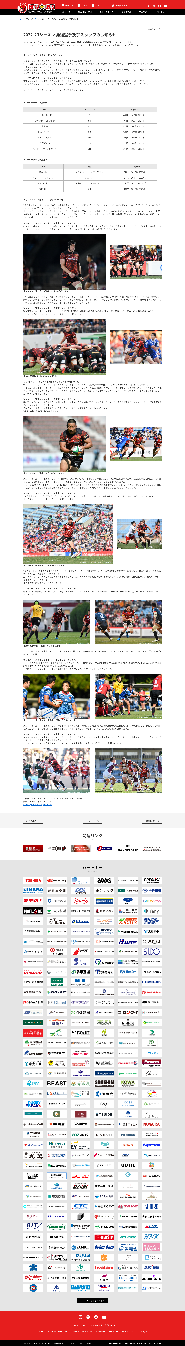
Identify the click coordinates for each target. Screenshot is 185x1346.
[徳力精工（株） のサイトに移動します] (80, 1070)
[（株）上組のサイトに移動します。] (33, 1142)
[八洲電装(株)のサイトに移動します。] (33, 1275)
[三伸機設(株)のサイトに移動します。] (128, 1183)
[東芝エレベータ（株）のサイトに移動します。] (80, 908)
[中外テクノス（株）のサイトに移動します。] (57, 898)
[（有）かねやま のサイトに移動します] (80, 1060)
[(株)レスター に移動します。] (128, 969)
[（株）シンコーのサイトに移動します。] (128, 959)
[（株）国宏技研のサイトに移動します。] (104, 929)
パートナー (162, 11)
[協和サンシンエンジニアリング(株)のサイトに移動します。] (80, 1234)
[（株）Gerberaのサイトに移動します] (80, 1101)
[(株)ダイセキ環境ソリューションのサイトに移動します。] (57, 1224)
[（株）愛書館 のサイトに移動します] (33, 1030)
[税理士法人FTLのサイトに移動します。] (104, 1163)
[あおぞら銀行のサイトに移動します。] (104, 1204)
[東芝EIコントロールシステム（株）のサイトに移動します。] (152, 959)
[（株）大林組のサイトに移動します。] (57, 908)
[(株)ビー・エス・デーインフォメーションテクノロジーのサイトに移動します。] (33, 1224)
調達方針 (90, 1343)
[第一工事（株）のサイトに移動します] (152, 1000)
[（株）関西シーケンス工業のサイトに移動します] (128, 1000)
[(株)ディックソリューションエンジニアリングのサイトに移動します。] (152, 1265)
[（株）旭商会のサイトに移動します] (104, 1091)
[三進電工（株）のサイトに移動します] (33, 1010)
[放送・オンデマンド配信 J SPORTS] (104, 846)
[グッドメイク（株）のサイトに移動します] (33, 1101)
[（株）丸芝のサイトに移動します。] (33, 1152)
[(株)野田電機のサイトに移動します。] (57, 1183)
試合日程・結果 (85, 11)
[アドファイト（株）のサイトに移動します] (104, 1101)
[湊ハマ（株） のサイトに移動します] (33, 1070)
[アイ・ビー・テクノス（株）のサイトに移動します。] (80, 959)
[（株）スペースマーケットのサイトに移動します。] (57, 989)
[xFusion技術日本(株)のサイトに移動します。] (152, 1173)
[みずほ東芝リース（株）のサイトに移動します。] (152, 969)
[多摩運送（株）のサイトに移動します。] (80, 969)
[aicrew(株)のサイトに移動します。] (57, 1285)
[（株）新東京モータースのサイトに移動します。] (80, 929)
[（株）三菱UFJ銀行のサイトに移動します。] (57, 949)
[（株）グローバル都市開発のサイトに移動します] (128, 1091)
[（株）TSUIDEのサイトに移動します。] (104, 1111)
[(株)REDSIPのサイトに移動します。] (104, 1234)
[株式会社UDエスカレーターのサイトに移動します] (57, 1091)
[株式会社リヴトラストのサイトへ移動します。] (152, 1101)
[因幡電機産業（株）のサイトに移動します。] (33, 888)
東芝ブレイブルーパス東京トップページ (36, 1343)
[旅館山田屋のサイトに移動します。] (80, 1111)
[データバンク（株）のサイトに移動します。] (57, 1132)
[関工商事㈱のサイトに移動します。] (152, 1214)
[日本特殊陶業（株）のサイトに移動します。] (57, 1142)
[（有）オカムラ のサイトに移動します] (80, 1050)
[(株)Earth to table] (152, 1193)
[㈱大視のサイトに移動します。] (33, 1265)
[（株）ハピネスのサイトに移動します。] (152, 939)
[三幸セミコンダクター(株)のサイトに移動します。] (80, 1244)
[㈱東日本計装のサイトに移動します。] (152, 1234)
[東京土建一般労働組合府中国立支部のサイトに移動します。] (104, 1121)
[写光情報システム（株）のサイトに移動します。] (104, 989)
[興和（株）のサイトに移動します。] (80, 898)
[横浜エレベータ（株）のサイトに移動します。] (57, 939)
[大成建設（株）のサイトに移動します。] (33, 1132)
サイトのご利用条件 (76, 1343)
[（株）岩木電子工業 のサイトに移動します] (80, 1030)
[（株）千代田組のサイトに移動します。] (152, 888)
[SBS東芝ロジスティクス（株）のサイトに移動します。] (33, 959)
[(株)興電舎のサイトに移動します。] (128, 1244)
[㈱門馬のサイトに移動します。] (152, 1244)
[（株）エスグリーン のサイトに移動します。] (152, 1020)
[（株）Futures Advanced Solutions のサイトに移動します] (152, 1060)
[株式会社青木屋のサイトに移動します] (80, 1081)
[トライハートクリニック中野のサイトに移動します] (80, 1091)
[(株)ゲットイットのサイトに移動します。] (128, 1173)
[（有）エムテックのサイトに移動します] (57, 1101)
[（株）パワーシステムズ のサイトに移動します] (80, 1040)
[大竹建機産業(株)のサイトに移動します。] (128, 1204)
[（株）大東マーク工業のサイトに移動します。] (80, 979)
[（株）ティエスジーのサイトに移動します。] (80, 939)
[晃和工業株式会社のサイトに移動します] (128, 1081)
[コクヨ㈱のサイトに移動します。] (57, 1234)
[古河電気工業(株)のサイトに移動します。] (128, 1275)
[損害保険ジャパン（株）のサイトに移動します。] (104, 908)
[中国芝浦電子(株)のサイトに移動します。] (128, 1193)
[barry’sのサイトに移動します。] (128, 989)
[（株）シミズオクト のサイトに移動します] (57, 1050)
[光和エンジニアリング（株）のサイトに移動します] (57, 1010)
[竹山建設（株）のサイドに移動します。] (33, 1121)
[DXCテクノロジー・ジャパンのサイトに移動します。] (104, 918)
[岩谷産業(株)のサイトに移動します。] (104, 1265)
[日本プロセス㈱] (104, 1214)
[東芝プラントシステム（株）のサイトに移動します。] (80, 989)
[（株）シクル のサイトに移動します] (57, 1030)
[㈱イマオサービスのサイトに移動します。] (80, 1214)
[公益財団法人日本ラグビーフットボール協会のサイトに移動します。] (33, 846)
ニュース (66, 11)
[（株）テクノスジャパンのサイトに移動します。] (33, 1214)
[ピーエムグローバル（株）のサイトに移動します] (57, 1000)
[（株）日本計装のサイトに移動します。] (33, 1000)
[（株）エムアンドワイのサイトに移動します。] (128, 1152)
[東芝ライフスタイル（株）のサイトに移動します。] (152, 1132)
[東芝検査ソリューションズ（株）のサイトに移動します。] (128, 979)
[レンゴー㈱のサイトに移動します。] (152, 1224)
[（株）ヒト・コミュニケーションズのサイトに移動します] (33, 918)
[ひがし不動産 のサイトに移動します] (152, 1050)
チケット (69, 5)
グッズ (84, 5)
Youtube (165, 6)
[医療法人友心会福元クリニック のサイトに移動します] (128, 1050)
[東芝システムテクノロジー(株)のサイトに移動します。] (57, 1173)
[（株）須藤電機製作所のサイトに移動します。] (152, 949)
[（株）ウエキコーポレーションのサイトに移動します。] (57, 969)
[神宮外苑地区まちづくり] (152, 846)
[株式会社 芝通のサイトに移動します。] (104, 1183)
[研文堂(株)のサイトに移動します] (33, 1020)
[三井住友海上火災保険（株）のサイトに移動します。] (128, 888)
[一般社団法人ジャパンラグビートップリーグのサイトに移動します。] (57, 846)
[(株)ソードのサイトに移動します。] (80, 1173)
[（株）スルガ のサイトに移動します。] (104, 1020)
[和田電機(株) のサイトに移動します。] (57, 1193)
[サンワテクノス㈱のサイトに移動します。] (128, 1214)
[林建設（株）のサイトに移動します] (80, 1000)
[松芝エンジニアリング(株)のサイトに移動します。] (33, 1204)
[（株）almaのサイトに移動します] (57, 1111)
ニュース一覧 (93, 820)
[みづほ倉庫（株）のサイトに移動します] (128, 1070)
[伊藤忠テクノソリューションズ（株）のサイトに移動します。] (80, 1204)
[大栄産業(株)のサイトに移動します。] (80, 1183)
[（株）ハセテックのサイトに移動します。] (128, 939)
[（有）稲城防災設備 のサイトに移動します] (128, 1030)
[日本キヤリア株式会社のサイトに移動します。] (128, 898)
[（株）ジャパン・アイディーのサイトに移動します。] (104, 1010)
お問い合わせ (127, 1331)
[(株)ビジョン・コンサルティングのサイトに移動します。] (152, 1255)
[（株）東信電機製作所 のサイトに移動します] (128, 1040)
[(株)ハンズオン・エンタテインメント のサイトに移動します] (152, 1030)
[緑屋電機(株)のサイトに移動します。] (80, 1265)
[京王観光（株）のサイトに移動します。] (128, 918)
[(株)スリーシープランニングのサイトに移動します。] (80, 1152)
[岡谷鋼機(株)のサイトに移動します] (80, 1010)
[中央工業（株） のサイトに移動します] (33, 1060)
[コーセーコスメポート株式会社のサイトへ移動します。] (128, 1101)
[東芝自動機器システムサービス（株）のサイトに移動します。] (104, 979)
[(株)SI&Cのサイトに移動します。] (104, 1275)
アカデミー (144, 11)
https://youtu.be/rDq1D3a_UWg (38, 804)
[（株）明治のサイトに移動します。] (104, 878)
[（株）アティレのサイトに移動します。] (152, 1111)
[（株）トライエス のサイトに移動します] (128, 1121)
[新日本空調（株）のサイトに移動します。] (57, 888)
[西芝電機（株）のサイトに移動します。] (33, 989)
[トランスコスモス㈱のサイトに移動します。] (57, 1255)
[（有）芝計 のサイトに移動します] (104, 1040)
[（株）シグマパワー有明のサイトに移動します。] (128, 949)
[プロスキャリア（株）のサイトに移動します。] (57, 979)
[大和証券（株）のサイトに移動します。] (128, 1142)
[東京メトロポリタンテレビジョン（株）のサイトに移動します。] (152, 898)
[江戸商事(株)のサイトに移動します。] (33, 1234)
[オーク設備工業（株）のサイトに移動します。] (57, 929)
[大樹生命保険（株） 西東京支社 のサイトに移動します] (33, 1040)
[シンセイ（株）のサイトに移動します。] (57, 1163)
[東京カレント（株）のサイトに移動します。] (57, 959)
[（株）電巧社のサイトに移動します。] (33, 969)
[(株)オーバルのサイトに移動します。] (128, 1163)
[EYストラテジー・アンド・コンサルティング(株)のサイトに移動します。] (80, 1142)
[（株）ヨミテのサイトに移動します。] (80, 1121)
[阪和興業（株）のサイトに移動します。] (104, 1224)
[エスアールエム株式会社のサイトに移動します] (33, 1081)
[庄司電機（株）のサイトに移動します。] (104, 939)
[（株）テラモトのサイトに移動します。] (104, 969)
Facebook (159, 6)
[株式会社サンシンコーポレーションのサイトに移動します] (104, 1081)
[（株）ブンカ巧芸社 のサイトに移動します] (104, 1060)
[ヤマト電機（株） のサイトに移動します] (57, 1070)
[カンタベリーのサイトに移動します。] (57, 878)
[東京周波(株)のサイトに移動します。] (33, 1193)
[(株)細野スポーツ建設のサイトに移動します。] (33, 1244)
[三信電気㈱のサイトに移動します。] (128, 1224)
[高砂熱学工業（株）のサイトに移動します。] (152, 929)
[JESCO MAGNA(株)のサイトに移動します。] (152, 1183)
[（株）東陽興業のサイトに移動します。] (104, 959)
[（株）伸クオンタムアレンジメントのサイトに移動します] (104, 1000)
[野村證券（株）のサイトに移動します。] (152, 1121)
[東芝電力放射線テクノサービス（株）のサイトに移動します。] (128, 878)
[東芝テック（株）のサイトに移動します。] (104, 888)
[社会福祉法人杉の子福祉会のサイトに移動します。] (80, 1163)
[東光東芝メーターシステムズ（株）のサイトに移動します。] (104, 949)
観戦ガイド (121, 5)
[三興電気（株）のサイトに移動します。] (33, 929)
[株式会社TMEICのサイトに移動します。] (152, 878)
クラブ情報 (126, 11)
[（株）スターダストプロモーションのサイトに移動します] (104, 1132)
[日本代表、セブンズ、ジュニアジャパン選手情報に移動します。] (81, 846)
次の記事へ (151, 820)
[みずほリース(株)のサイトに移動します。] (104, 1285)
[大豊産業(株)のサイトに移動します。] (104, 1173)
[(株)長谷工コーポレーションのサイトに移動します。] (128, 1265)
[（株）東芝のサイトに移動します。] (33, 878)
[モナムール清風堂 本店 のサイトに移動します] (128, 1020)
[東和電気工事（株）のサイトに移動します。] (104, 898)
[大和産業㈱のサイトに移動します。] (80, 1255)
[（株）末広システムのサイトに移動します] (152, 1091)
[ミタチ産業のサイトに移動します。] (33, 1255)
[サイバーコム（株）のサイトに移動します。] (104, 1244)
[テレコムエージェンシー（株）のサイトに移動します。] (152, 1152)
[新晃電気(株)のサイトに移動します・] (152, 1204)
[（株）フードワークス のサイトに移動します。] (152, 918)
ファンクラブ (102, 5)
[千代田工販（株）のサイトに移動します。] (128, 929)
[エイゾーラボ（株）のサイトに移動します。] (33, 1173)
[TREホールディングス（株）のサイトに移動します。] (104, 1142)
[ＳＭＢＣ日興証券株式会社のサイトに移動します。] (104, 1152)
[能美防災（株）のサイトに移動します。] (33, 898)
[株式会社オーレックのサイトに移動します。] (80, 1132)
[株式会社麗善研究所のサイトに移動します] (57, 1081)
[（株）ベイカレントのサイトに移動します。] (152, 1142)
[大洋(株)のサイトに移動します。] (33, 1285)
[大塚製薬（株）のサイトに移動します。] (80, 878)
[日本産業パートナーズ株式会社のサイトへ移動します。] (33, 1111)
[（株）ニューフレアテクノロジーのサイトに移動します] (33, 908)
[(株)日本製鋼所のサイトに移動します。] (128, 1234)
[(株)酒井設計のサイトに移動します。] (128, 1285)
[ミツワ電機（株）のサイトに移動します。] (57, 1152)
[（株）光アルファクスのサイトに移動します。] (80, 888)
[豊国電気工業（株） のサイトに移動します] (152, 1040)
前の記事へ (34, 820)
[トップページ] (36, 4)
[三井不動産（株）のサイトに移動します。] (128, 908)
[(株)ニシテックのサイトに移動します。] (57, 1265)
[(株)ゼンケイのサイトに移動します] (128, 1010)
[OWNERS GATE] (128, 846)
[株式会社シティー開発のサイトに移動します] (33, 1091)
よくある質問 (142, 1331)
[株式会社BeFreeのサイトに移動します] (152, 1070)
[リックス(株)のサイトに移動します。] (80, 1193)
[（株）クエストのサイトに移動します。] (80, 918)
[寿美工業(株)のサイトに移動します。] (33, 1183)
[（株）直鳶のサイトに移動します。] (128, 1111)
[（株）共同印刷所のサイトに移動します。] (152, 979)
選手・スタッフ (107, 11)
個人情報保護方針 (60, 1343)
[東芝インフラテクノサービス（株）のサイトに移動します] (80, 1020)
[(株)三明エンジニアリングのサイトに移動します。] (152, 1285)
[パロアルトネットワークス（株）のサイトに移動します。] (57, 1121)
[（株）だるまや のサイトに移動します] (104, 1050)
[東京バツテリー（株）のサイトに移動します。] (57, 918)
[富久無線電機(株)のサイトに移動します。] (104, 1193)
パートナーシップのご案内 (92, 1300)
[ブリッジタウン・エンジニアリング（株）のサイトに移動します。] (33, 1163)
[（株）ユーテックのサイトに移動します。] (80, 949)
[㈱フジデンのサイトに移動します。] (57, 1214)
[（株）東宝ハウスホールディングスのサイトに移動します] (104, 1070)
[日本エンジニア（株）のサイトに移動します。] (152, 989)
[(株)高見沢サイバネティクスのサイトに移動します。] (80, 1285)
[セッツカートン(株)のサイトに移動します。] (80, 1224)
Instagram (148, 6)
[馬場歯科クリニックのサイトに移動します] (152, 1081)
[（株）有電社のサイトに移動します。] (33, 949)
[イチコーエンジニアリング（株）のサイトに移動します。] (33, 939)
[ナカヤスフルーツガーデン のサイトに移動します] (104, 1030)
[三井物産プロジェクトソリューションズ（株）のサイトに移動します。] (57, 1204)
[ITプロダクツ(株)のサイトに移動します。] (152, 1163)
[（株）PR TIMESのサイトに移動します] (128, 1132)
